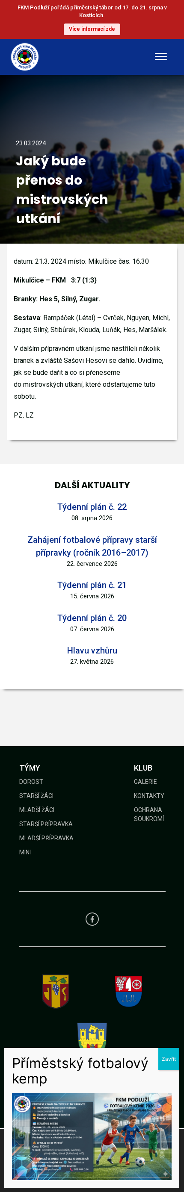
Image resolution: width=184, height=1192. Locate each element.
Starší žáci (36, 795)
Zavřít (169, 1059)
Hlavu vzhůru (92, 650)
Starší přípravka (46, 824)
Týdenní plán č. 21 (92, 585)
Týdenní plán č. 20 (92, 618)
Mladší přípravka (46, 838)
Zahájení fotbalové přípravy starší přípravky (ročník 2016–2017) (92, 546)
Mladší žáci (36, 809)
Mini (25, 852)
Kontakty (149, 795)
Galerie (145, 781)
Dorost (31, 781)
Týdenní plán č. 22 (92, 507)
